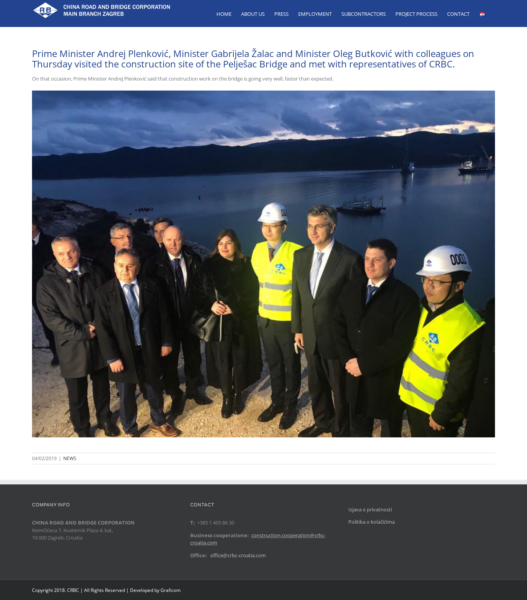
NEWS (69, 458)
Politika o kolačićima (371, 521)
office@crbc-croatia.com (238, 555)
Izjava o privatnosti (370, 509)
